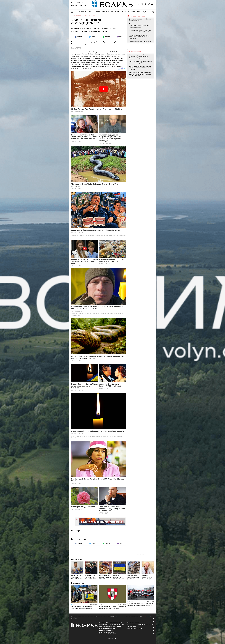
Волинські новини (76, 15)
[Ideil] (112, 638)
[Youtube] (152, 5)
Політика (97, 12)
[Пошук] (153, 12)
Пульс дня (82, 12)
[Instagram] (145, 5)
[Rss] (153, 633)
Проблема (105, 12)
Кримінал (125, 12)
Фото (138, 12)
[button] (84, 3)
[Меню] (72, 11)
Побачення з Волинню (89, 15)
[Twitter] (142, 5)
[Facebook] (139, 5)
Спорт (133, 12)
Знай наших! (115, 12)
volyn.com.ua (120, 616)
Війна (90, 12)
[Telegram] (149, 5)
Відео (144, 12)
